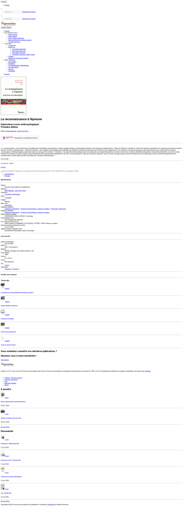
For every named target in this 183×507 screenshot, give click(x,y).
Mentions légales (10, 383)
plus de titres (5, 427)
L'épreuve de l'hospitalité (7, 318)
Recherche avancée (29, 12)
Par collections (13, 67)
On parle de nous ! (14, 42)
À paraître (11, 64)
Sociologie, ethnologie (58, 209)
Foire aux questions (11, 380)
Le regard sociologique (12, 194)
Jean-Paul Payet (22, 131)
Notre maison (12, 35)
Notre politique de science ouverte (19, 40)
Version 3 (16, 269)
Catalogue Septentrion (12, 209)
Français (4, 1)
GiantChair (51, 504)
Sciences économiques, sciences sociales (35, 209)
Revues (10, 69)
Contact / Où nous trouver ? (14, 378)
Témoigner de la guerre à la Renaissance (11, 476)
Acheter (3, 167)
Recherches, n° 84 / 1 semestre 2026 (10, 460)
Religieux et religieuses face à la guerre (11, 418)
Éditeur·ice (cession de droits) (18, 58)
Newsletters (5, 360)
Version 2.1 (8, 269)
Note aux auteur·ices (19, 51)
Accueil (7, 31)
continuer (148, 371)
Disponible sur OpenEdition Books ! (26, 138)
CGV (6, 381)
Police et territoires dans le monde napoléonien (13, 401)
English (7, 5)
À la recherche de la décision (8, 331)
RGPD (7, 385)
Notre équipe (12, 36)
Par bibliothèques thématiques (18, 65)
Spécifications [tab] (9, 174)
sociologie (8, 205)
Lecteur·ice (12, 45)
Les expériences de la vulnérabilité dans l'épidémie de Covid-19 (17, 292)
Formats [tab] (7, 176)
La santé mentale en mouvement (9, 305)
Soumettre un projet (18, 53)
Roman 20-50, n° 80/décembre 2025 (10, 443)
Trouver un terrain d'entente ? (8, 344)
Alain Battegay (11, 131)
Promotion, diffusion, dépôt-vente (23, 54)
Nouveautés (12, 62)
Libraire (10, 56)
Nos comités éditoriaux (16, 38)
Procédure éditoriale (19, 49)
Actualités (11, 71)
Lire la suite (5, 159)
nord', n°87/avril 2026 (6, 493)
